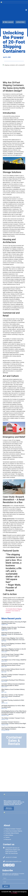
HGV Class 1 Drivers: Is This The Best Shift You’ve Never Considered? (12, 695)
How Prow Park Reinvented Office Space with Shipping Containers (13, 728)
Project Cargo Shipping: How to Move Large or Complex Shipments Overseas (12, 638)
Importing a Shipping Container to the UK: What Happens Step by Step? (13, 649)
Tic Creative (14, 893)
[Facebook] (4, 865)
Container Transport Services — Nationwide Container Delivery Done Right (13, 722)
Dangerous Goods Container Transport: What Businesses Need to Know (13, 664)
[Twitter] (10, 865)
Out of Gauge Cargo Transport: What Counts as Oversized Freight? (12, 655)
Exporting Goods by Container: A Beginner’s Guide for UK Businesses (11, 633)
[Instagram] (7, 865)
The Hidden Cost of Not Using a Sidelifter (13, 660)
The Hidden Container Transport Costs (13, 718)
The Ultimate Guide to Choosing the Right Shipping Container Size (13, 622)
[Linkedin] (13, 865)
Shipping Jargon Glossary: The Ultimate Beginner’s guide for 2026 (13, 628)
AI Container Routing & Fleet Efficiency (12, 680)
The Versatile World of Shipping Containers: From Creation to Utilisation (14, 610)
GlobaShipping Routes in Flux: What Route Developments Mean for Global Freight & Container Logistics (13, 712)
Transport (7, 788)
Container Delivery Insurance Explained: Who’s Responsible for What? (13, 684)
